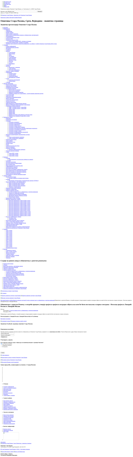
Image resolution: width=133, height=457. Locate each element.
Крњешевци (12, 63)
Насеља (8, 51)
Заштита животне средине (12, 190)
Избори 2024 (12, 109)
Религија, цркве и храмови (12, 71)
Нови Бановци (12, 58)
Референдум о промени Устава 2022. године (19, 115)
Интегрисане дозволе (14, 196)
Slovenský (12, 17)
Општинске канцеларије (9, 423)
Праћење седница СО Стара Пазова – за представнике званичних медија (26, 93)
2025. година (9, 230)
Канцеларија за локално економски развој (16, 174)
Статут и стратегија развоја (9, 387)
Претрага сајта (4, 11)
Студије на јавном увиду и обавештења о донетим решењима (23, 191)
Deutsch (20, 17)
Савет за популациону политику (16, 137)
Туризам (8, 82)
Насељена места (7, 390)
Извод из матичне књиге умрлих (16, 184)
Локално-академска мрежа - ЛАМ (14, 224)
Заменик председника (11, 86)
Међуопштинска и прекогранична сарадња (16, 103)
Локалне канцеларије (11, 102)
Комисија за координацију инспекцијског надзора (18, 134)
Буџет (7, 144)
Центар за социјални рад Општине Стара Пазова (17, 227)
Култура (8, 66)
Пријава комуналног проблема (10, 409)
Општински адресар (11, 250)
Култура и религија (7, 392)
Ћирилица (3, 17)
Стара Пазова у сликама (9, 395)
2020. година (9, 236)
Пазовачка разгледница (11, 247)
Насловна (5, 27)
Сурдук (10, 62)
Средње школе (12, 74)
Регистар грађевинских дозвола (13, 216)
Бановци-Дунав (12, 59)
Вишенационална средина (12, 47)
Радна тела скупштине (14, 91)
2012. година (9, 246)
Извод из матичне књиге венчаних (17, 185)
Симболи (8, 50)
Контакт (5, 249)
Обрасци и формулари (11, 189)
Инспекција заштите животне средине (18, 195)
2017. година (9, 240)
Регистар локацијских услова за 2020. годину (19, 205)
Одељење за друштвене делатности (17, 129)
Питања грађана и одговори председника (18, 178)
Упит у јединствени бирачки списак (14, 221)
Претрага (40, 11)
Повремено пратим (6, 345)
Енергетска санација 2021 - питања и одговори (20, 41)
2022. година (9, 234)
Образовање (9, 72)
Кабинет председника (11, 139)
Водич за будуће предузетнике (13, 173)
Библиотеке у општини (14, 67)
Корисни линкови (10, 256)
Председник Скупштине (14, 89)
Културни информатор (14, 69)
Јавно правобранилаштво (9, 421)
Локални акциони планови (12, 150)
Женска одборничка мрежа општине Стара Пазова (18, 104)
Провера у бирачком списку (9, 408)
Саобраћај (8, 160)
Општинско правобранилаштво (13, 97)
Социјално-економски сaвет (12, 37)
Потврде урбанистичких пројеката (17, 149)
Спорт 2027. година (13, 153)
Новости (8, 30)
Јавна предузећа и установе (12, 255)
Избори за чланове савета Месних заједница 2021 (20, 114)
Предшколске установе (14, 77)
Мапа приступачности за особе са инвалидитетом (18, 226)
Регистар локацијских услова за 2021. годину (19, 204)
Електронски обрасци (8, 403)
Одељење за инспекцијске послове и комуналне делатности (23, 128)
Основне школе (12, 73)
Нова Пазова (12, 53)
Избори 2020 (12, 113)
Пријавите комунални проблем (13, 188)
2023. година (9, 232)
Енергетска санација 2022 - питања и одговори (17, 42)
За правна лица (12, 218)
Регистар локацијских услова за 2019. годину (19, 206)
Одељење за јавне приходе (15, 125)
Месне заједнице (10, 98)
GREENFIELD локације (12, 167)
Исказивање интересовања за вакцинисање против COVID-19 (23, 180)
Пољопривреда (9, 36)
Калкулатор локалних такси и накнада (15, 220)
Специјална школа (13, 76)
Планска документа (10, 148)
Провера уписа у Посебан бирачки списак (16, 223)
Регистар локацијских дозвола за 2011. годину (20, 215)
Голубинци (11, 56)
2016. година (9, 241)
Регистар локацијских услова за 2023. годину (19, 201)
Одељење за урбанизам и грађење (17, 127)
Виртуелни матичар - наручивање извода (16, 181)
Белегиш (11, 61)
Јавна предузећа (10, 96)
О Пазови (5, 45)
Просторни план (7, 389)
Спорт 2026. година (13, 154)
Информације (6, 28)
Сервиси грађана (7, 175)
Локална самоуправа (8, 83)
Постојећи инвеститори (11, 168)
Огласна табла (9, 38)
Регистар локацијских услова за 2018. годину (19, 208)
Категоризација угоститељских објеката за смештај (21, 159)
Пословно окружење (11, 162)
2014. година (9, 244)
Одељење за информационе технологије (18, 132)
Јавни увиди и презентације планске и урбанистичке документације (22, 35)
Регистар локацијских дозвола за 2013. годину (20, 213)
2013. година (9, 245)
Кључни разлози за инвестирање (14, 163)
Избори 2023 (12, 111)
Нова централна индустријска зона (14, 165)
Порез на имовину (10, 147)
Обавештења (9, 31)
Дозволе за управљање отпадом (16, 193)
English (16, 17)
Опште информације (11, 46)
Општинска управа (7, 117)
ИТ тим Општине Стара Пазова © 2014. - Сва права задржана (15, 449)
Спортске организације (14, 79)
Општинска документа (11, 119)
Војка (10, 55)
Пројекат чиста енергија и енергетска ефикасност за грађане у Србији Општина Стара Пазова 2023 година (31, 43)
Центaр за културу (10, 101)
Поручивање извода (8, 400)
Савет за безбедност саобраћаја (16, 138)
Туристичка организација (12, 99)
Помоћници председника (12, 87)
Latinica (8, 17)
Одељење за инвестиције (15, 133)
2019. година (9, 237)
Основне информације (8, 386)
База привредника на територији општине (16, 170)
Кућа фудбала (12, 81)
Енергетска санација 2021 (12, 40)
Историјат (8, 48)
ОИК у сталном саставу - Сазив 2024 (17, 107)
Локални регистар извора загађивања (18, 194)
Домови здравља (10, 254)
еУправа (8, 179)
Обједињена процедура (11, 225)
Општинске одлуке (10, 142)
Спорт (7, 78)
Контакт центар (7, 429)
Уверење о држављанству (15, 186)
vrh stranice (3, 442)
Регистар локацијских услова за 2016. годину (19, 209)
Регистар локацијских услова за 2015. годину (19, 210)
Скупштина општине (11, 88)
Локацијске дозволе (8, 405)
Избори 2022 (12, 112)
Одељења (8, 120)
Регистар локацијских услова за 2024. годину (19, 200)
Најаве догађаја (9, 32)
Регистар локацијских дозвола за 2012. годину (20, 214)
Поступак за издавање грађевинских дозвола (16, 169)
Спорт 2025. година (13, 155)
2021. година (9, 235)
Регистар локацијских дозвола (13, 199)
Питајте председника (11, 176)
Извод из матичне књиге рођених (17, 183)
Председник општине (8, 415)
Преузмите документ (5, 318)
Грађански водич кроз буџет (12, 145)
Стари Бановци (12, 57)
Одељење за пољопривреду (15, 123)
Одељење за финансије (14, 124)
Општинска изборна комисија (13, 106)
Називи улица (9, 143)
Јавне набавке (9, 140)
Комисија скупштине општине (16, 92)
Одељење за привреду (14, 122)
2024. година (9, 231)
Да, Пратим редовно (7, 344)
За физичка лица (13, 219)
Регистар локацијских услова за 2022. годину (19, 203)
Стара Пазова (12, 52)
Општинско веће (10, 94)
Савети (7, 135)
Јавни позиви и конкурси (12, 33)
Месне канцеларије (10, 252)
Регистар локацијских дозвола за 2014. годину (20, 211)
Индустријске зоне (10, 164)
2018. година (9, 239)
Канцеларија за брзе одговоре (13, 198)
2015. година (9, 242)
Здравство (8, 64)
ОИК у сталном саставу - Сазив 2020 (17, 108)
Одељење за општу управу (15, 130)
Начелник (8, 118)
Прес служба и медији (11, 251)
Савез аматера (12, 68)
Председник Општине (11, 84)
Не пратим (4, 346)
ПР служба (5, 431)
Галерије (5, 229)
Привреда (5, 157)
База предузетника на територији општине (16, 171)
